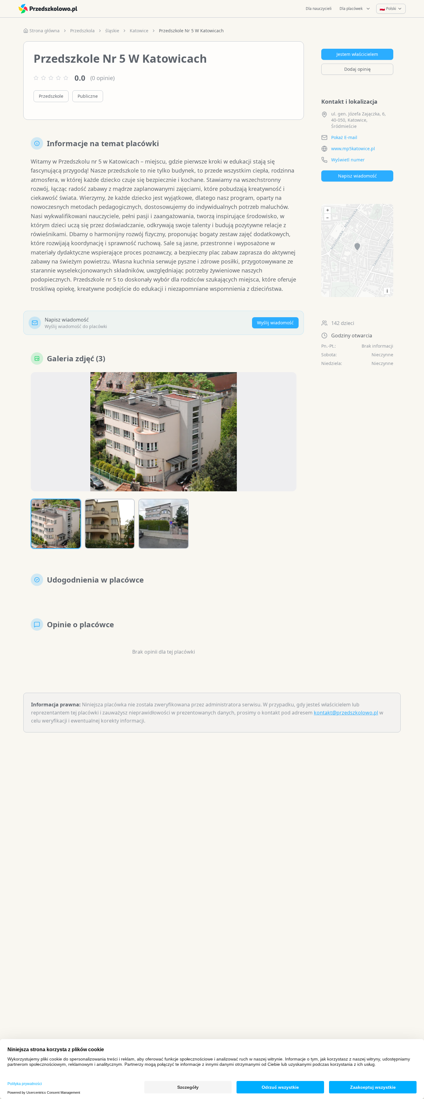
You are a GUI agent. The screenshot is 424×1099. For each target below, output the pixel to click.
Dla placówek (351, 8)
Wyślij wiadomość (275, 323)
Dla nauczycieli (319, 8)
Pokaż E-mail (344, 137)
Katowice (139, 31)
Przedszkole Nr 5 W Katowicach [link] (191, 31)
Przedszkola (82, 31)
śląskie (112, 31)
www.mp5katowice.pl (353, 148)
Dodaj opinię (357, 69)
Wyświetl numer (348, 160)
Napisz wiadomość (357, 176)
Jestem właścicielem (357, 54)
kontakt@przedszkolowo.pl (346, 712)
